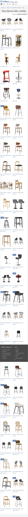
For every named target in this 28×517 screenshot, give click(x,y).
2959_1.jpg (15, 101)
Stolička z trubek (16, 47)
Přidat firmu (4, 358)
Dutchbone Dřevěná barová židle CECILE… (9, 211)
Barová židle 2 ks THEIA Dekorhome (8, 192)
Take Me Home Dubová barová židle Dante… (9, 248)
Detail (10, 30)
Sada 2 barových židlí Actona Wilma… (8, 267)
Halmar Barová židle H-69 (18, 267)
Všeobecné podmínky (20, 353)
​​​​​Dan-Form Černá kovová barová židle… (8, 304)
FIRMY (9, 4)
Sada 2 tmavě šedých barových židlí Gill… (9, 29)
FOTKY (3, 4)
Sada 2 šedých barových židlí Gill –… (20, 322)
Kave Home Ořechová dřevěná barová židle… (10, 174)
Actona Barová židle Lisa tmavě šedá (8, 397)
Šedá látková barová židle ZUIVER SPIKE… (9, 47)
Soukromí (17, 354)
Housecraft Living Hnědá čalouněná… (20, 136)
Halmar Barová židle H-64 (6, 229)
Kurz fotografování (19, 358)
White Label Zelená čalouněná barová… (8, 155)
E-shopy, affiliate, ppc (6, 354)
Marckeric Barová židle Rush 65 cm (20, 118)
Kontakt (17, 349)
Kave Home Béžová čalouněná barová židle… (10, 471)
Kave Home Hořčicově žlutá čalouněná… (9, 118)
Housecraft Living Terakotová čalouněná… (9, 136)
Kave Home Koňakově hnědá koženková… (9, 415)
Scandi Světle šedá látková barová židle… (9, 322)
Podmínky (4, 356)
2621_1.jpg (3, 83)
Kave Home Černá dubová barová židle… (9, 434)
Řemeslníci (4, 351)
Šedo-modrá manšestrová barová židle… (9, 378)
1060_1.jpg (15, 83)
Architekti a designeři (6, 353)
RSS (16, 356)
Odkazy (17, 351)
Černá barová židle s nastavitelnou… (8, 285)
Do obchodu (5, 30)
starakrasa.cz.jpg (4, 66)
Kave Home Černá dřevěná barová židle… (9, 490)
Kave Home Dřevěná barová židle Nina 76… (9, 508)
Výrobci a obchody (6, 349)
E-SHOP (15, 4)
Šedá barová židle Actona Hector (7, 341)
